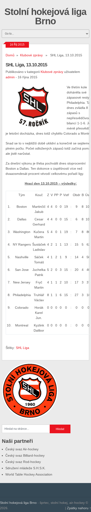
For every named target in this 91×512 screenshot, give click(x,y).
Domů (10, 55)
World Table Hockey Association (28, 474)
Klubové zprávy (31, 55)
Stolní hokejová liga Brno (45, 16)
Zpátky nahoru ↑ (79, 508)
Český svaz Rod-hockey (23, 462)
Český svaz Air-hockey (21, 449)
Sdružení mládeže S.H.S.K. (25, 468)
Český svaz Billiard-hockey (25, 455)
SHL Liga (22, 348)
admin (10, 77)
